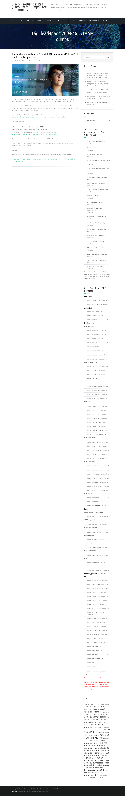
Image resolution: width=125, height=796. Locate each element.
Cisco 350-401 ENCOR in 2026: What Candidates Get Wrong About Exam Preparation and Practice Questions (97, 75)
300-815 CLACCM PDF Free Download (98, 450)
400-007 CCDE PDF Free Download (97, 563)
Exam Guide (90, 144)
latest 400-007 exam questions (94, 759)
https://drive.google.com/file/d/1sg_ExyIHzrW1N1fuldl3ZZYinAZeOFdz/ (35, 134)
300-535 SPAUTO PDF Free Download (98, 478)
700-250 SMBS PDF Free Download (97, 639)
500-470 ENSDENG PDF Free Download (98, 608)
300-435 (95, 727)
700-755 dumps (94, 737)
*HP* (105, 21)
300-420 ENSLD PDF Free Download (97, 343)
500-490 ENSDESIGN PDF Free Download (95, 613)
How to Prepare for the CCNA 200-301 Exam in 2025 (98, 103)
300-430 (96, 719)
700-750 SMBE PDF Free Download (97, 643)
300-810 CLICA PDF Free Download (97, 446)
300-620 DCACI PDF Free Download (97, 398)
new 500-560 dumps (92, 777)
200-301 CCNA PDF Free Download (97, 312)
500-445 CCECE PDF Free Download (97, 604)
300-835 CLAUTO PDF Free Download (98, 486)
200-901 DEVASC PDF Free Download (97, 316)
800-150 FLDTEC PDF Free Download (97, 305)
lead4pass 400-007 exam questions (94, 773)
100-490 (88, 706)
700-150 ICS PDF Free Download (96, 627)
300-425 (88, 714)
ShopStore (15, 791)
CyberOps (29, 21)
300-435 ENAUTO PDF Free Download (98, 470)
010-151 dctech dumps (93, 704)
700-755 (105, 735)
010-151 (86, 704)
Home (13, 21)
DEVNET (40, 21)
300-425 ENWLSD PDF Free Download (98, 347)
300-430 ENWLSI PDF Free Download (97, 351)
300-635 (106, 729)
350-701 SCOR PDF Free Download (97, 406)
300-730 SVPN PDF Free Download (97, 426)
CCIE (64, 21)
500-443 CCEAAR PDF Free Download (97, 596)
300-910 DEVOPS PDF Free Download (98, 490)
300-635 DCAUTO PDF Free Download (98, 474)
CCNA (57, 21)
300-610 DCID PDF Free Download (97, 390)
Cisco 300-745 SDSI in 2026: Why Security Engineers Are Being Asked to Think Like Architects (98, 84)
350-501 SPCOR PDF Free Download (97, 367)
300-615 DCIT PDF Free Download (97, 394)
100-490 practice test (104, 712)
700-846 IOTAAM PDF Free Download (98, 663)
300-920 (101, 732)
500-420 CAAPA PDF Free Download (97, 588)
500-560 (105, 732)
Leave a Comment (39, 61)
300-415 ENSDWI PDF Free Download (97, 339)
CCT (20, 21)
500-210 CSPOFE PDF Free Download (97, 584)
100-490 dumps (99, 706)
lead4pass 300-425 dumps (96, 761)
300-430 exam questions (93, 725)
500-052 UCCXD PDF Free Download (97, 580)
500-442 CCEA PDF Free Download (97, 592)
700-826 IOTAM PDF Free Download (97, 655)
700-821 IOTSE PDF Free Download (97, 651)
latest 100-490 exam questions (94, 746)
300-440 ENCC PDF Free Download (97, 355)
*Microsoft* (94, 21)
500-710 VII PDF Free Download (96, 622)
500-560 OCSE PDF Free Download (97, 618)
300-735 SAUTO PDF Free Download (97, 482)
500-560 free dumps (94, 735)
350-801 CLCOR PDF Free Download (97, 442)
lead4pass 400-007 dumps (96, 764)
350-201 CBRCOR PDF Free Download (98, 498)
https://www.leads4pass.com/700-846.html (26, 117)
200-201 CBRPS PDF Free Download (97, 320)
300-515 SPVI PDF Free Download (96, 375)
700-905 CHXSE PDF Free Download (97, 667)
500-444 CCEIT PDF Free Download (97, 600)
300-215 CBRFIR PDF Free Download (97, 502)
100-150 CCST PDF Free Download (97, 301)
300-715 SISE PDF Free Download (96, 414)
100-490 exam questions (94, 710)
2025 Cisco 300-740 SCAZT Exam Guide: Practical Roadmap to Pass (98, 97)
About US (81, 21)
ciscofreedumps (28, 61)
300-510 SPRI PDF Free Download (96, 371)
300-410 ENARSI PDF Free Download (97, 335)
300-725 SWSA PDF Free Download (97, 422)
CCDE (72, 21)
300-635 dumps (91, 732)
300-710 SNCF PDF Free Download (97, 410)
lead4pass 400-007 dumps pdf (96, 766)
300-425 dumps (99, 714)
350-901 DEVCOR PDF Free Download (98, 466)
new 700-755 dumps (102, 777)
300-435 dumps (101, 727)
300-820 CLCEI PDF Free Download (97, 454)
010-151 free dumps (104, 704)
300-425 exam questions (96, 716)
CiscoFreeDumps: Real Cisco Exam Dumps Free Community (29, 7)
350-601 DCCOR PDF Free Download (97, 386)
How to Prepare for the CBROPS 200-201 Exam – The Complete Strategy (97, 91)
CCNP (49, 21)
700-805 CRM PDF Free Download (96, 647)
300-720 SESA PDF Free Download (97, 418)
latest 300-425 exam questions (96, 751)
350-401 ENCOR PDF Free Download (97, 331)
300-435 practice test (97, 730)
